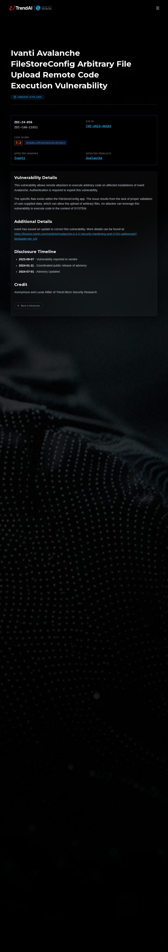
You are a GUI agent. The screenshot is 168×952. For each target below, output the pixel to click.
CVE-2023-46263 (98, 126)
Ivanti (19, 158)
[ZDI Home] (30, 8)
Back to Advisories (30, 305)
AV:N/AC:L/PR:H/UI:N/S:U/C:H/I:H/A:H (45, 142)
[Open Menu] (158, 8)
